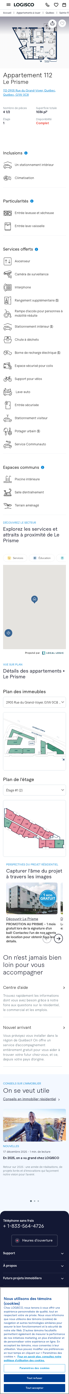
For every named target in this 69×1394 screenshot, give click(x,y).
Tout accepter (34, 1388)
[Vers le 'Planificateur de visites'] (64, 5)
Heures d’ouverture (37, 1240)
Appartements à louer (28, 13)
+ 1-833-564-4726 (23, 1226)
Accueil (7, 13)
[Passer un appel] (47, 4)
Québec (50, 13)
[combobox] (34, 702)
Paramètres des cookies (35, 1368)
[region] (34, 1340)
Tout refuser (34, 1378)
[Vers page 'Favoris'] (56, 4)
